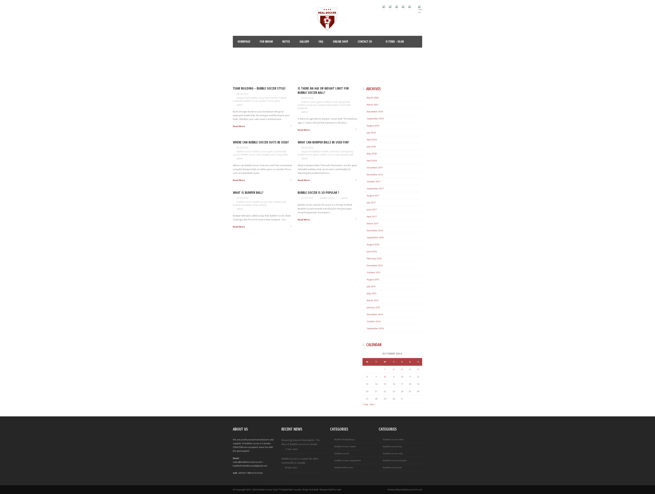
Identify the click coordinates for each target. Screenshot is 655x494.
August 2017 (373, 195)
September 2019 (375, 118)
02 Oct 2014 (242, 197)
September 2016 (375, 237)
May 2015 (371, 293)
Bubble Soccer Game (345, 446)
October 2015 (373, 272)
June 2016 (372, 251)
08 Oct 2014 (242, 93)
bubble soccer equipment (336, 101)
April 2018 (372, 160)
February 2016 (374, 258)
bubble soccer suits (251, 154)
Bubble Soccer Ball (259, 97)
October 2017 (373, 181)
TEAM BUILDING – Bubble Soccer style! (259, 88)
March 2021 (373, 104)
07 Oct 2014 (307, 97)
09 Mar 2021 (291, 467)
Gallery (304, 41)
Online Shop (340, 41)
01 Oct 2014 (307, 197)
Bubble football (278, 97)
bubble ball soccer (343, 467)
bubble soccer (250, 100)
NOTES (286, 41)
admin (240, 104)
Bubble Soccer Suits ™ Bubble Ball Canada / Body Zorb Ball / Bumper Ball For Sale (299, 489)
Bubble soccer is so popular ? (318, 192)
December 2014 (375, 314)
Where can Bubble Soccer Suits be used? (261, 142)
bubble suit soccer (392, 467)
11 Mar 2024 (291, 449)
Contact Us (365, 41)
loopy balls (282, 154)
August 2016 (373, 244)
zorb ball (333, 151)
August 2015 (373, 279)
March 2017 (373, 223)
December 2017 (375, 167)
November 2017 (375, 174)
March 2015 (373, 300)
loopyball (237, 100)
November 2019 (375, 111)
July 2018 (371, 146)
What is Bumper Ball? (248, 192)
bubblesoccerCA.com (411, 489)
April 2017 (372, 216)
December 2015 (375, 265)
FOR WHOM (266, 41)
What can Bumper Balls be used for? (323, 142)
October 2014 (373, 321)
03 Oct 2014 (307, 147)
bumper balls (268, 154)
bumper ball (243, 97)
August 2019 (373, 125)
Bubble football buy (344, 439)
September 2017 (375, 188)
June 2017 (372, 209)
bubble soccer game (269, 100)
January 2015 (373, 307)
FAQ (321, 41)
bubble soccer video (393, 439)
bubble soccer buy (307, 104)
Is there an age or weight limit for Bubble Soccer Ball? (323, 90)
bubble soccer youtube (395, 460)
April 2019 (372, 139)
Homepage (244, 41)
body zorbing (259, 204)
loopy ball (306, 151)
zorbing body (346, 151)
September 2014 (375, 328)
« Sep (365, 404)
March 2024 (373, 97)
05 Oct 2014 (242, 147)
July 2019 (371, 132)
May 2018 (371, 153)
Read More (239, 126)
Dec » (372, 404)
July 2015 (371, 286)
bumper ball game (242, 204)
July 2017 (371, 202)
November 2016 (375, 230)
